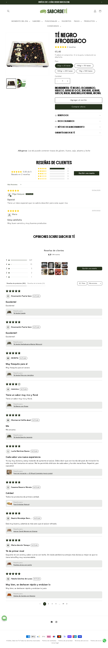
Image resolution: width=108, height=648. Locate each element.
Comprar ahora (78, 106)
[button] (8, 11)
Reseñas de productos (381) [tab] (16, 283)
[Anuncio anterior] (6, 2)
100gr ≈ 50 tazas (84, 65)
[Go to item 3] (58, 265)
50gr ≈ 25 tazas (64, 65)
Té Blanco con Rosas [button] (21, 406)
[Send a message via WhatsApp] (104, 640)
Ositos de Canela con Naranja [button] (24, 596)
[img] (13, 190)
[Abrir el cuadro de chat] (4, 618)
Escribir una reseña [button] (86, 173)
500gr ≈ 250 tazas (65, 71)
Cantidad (58, 76)
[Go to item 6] (51, 272)
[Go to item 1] (44, 265)
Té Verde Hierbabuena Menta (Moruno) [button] (28, 344)
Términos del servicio (81, 641)
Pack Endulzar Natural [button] (21, 504)
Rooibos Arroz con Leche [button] (23, 565)
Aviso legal (55, 643)
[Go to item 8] (65, 272)
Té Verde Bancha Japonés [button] (23, 437)
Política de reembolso (49, 641)
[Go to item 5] (44, 272)
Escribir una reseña (89, 268)
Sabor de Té (16, 641)
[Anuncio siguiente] (101, 2)
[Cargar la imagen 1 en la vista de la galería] (11, 83)
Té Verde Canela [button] (19, 313)
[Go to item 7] (58, 272)
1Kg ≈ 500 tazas (85, 71)
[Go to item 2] (51, 265)
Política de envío (96, 641)
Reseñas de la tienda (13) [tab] (36, 283)
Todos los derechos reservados (30, 641)
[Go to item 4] (65, 265)
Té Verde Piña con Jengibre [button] (24, 375)
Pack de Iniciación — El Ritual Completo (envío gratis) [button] (33, 473)
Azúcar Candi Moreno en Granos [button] (25, 531)
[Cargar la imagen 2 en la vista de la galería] (22, 83)
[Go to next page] (67, 603)
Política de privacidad (65, 641)
